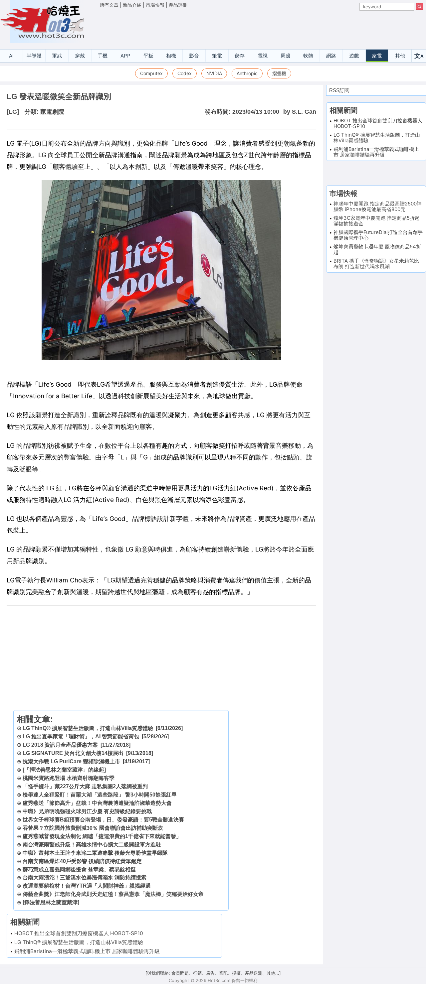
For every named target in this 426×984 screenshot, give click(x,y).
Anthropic (247, 73)
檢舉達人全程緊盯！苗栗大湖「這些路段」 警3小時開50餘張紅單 (100, 795)
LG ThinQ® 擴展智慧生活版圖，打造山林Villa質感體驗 (88, 728)
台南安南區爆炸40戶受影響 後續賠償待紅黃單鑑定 (82, 861)
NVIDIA (214, 73)
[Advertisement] (261, 27)
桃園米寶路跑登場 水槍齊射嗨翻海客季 (68, 778)
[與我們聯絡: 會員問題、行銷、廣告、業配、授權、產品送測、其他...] (213, 973)
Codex (184, 73)
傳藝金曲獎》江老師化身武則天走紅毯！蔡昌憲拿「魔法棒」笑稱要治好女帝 (113, 894)
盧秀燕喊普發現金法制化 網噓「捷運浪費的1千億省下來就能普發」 (102, 836)
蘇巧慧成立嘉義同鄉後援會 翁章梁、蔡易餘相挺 (79, 869)
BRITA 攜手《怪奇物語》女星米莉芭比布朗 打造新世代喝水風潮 (376, 264)
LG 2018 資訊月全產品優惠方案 (60, 745)
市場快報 (155, 5)
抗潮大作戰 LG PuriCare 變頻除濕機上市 (71, 761)
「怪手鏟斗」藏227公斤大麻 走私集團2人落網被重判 (85, 786)
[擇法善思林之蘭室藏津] (51, 902)
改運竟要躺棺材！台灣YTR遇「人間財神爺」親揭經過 (87, 886)
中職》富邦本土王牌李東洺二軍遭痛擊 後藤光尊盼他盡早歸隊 (95, 853)
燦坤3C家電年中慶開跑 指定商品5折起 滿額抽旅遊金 (376, 221)
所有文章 (109, 5)
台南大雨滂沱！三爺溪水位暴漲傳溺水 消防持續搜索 (84, 877)
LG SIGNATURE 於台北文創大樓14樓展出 (73, 753)
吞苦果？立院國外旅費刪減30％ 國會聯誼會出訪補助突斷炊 (93, 828)
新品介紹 (132, 5)
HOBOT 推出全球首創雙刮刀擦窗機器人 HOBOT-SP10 (78, 933)
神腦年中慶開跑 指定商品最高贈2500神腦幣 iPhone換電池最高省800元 (377, 206)
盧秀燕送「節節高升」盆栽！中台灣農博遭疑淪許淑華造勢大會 (97, 803)
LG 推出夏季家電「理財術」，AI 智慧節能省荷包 (81, 736)
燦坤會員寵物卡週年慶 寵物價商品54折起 (377, 249)
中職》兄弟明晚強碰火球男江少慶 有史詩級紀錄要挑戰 (87, 811)
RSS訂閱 (339, 90)
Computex (151, 73)
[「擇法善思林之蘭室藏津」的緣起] (64, 770)
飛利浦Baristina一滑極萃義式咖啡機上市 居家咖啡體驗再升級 (87, 951)
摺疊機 (279, 73)
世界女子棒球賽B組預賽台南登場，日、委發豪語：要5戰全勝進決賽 (103, 819)
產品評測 (178, 5)
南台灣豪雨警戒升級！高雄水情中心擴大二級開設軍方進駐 (92, 844)
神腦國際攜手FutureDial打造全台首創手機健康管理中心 (378, 235)
